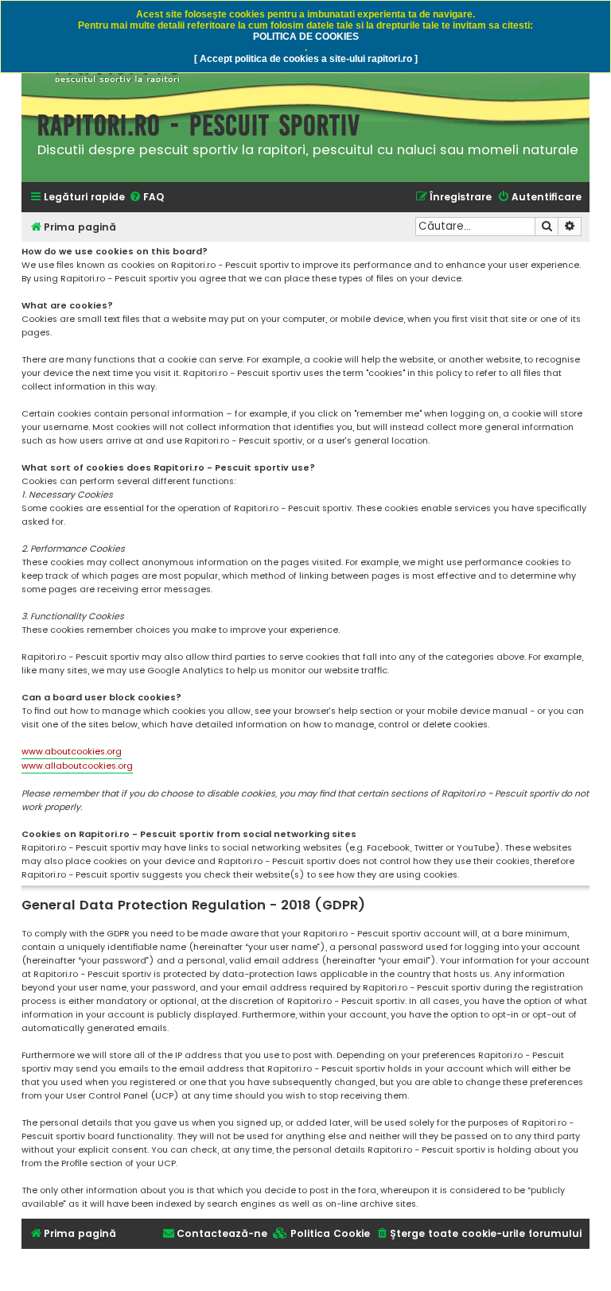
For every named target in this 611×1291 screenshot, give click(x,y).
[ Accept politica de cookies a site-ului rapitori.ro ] (306, 58)
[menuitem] (146, 197)
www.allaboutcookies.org (77, 765)
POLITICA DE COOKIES (306, 36)
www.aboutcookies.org (71, 751)
